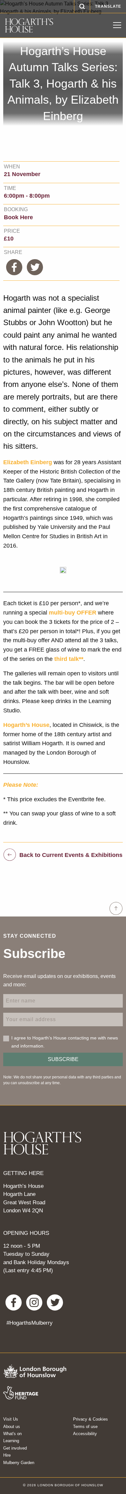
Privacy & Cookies (90, 1419)
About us (11, 1426)
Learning (11, 1441)
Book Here (18, 217)
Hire (7, 1455)
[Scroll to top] (116, 908)
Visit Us (10, 1419)
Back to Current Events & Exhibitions (70, 855)
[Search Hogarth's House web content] (82, 6)
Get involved (15, 1448)
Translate (108, 6)
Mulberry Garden (18, 1463)
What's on (12, 1434)
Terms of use (85, 1426)
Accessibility (85, 1434)
